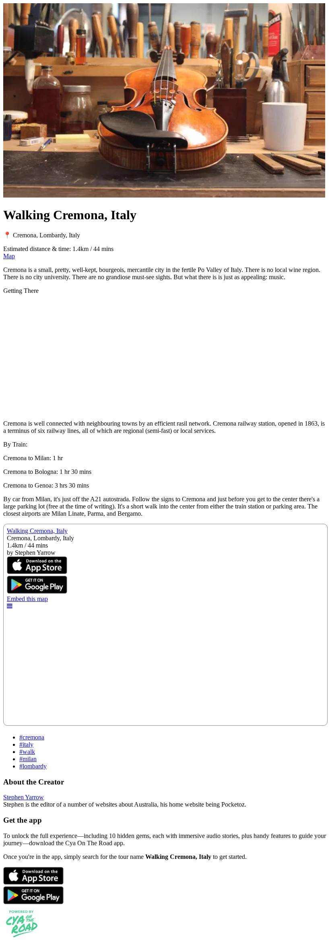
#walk (27, 751)
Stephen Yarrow (23, 797)
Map (9, 256)
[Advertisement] (165, 357)
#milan (28, 759)
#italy (26, 744)
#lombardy (33, 766)
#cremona (31, 737)
